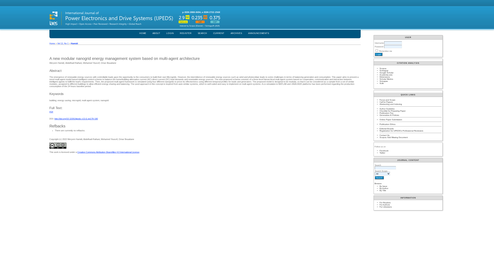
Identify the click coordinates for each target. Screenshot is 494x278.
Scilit (382, 83)
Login (170, 33)
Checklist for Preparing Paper (393, 111)
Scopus (383, 68)
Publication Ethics (387, 124)
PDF (51, 112)
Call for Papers (386, 102)
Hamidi (74, 43)
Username (379, 43)
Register (185, 33)
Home (142, 33)
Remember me (385, 51)
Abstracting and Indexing (391, 104)
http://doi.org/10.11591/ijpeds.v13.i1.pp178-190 (76, 119)
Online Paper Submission (391, 120)
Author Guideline (387, 109)
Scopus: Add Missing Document (394, 137)
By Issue (383, 186)
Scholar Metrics (386, 79)
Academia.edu (386, 75)
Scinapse (384, 81)
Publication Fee (386, 113)
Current (218, 33)
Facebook (384, 151)
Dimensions (385, 77)
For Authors (385, 205)
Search (202, 33)
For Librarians (386, 207)
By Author (384, 188)
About (156, 33)
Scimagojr (384, 71)
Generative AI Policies (389, 115)
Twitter (382, 153)
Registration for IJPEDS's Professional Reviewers (401, 131)
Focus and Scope (387, 100)
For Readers (385, 203)
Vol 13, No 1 (63, 43)
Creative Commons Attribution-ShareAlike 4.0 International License (108, 152)
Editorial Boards (387, 129)
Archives (236, 33)
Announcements (258, 33)
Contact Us (384, 135)
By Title (383, 190)
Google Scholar (386, 73)
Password (379, 47)
